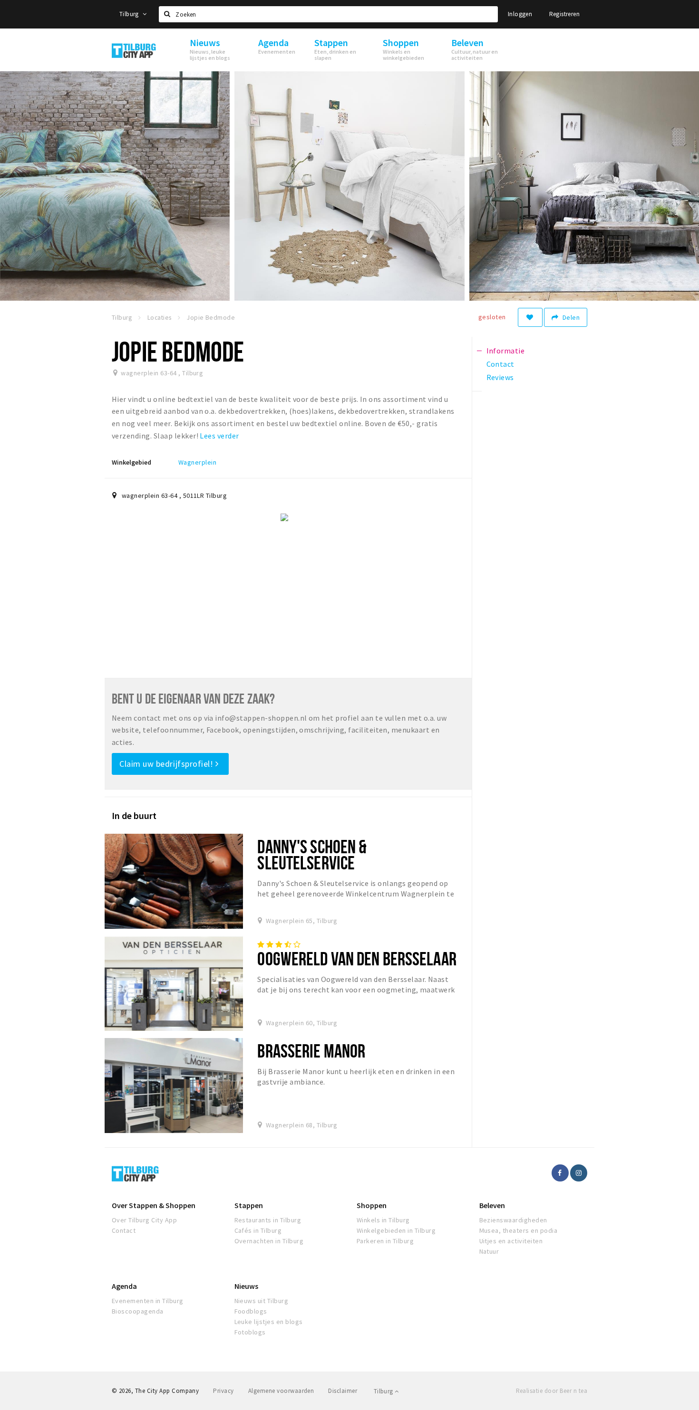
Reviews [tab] (500, 377)
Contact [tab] (500, 364)
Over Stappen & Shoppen (153, 1205)
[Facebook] (560, 1172)
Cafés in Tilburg (258, 1230)
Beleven (492, 1205)
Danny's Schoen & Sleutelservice (312, 854)
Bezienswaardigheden (513, 1220)
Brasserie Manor (311, 1050)
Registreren (564, 14)
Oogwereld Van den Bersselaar (356, 958)
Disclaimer (342, 1391)
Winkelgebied (131, 462)
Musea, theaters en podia (518, 1230)
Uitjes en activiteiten (511, 1241)
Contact (124, 1230)
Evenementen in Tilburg (148, 1300)
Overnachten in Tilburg (269, 1241)
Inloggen (520, 14)
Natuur (489, 1251)
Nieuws (246, 1286)
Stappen (248, 1205)
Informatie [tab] (505, 350)
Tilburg (129, 14)
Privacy (223, 1391)
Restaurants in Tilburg (267, 1220)
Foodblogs (250, 1311)
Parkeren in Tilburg (385, 1241)
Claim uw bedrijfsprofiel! (167, 763)
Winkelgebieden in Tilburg (396, 1230)
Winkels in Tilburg (383, 1220)
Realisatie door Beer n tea (551, 1391)
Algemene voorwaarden (281, 1391)
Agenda (124, 1286)
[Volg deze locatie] (530, 317)
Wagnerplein (197, 462)
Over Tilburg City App (144, 1220)
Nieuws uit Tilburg (261, 1300)
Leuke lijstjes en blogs (268, 1321)
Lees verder (219, 435)
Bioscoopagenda (138, 1311)
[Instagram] (578, 1172)
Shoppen (372, 1205)
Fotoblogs (250, 1332)
